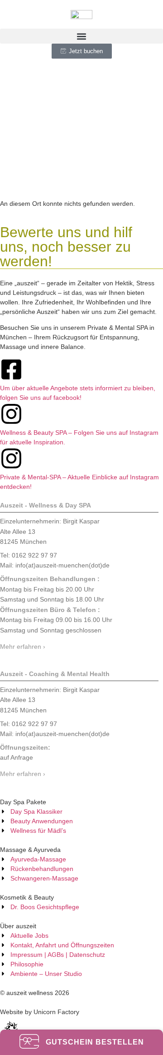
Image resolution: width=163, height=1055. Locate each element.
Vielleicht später (82, 652)
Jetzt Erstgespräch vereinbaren (81, 608)
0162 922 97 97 (108, 633)
